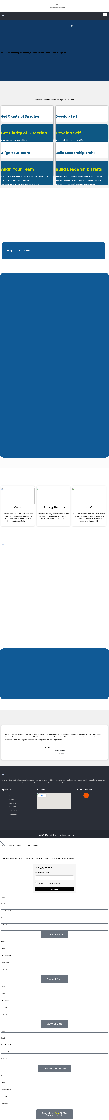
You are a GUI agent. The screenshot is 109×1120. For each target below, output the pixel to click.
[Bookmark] (86, 795)
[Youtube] (98, 795)
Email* (3, 904)
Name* (3, 897)
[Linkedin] (79, 795)
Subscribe (54, 889)
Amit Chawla (53, 835)
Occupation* (5, 918)
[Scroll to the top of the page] (0, 840)
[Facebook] (79, 801)
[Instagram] (92, 795)
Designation (4, 925)
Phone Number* (6, 911)
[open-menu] (105, 14)
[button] (54, 853)
